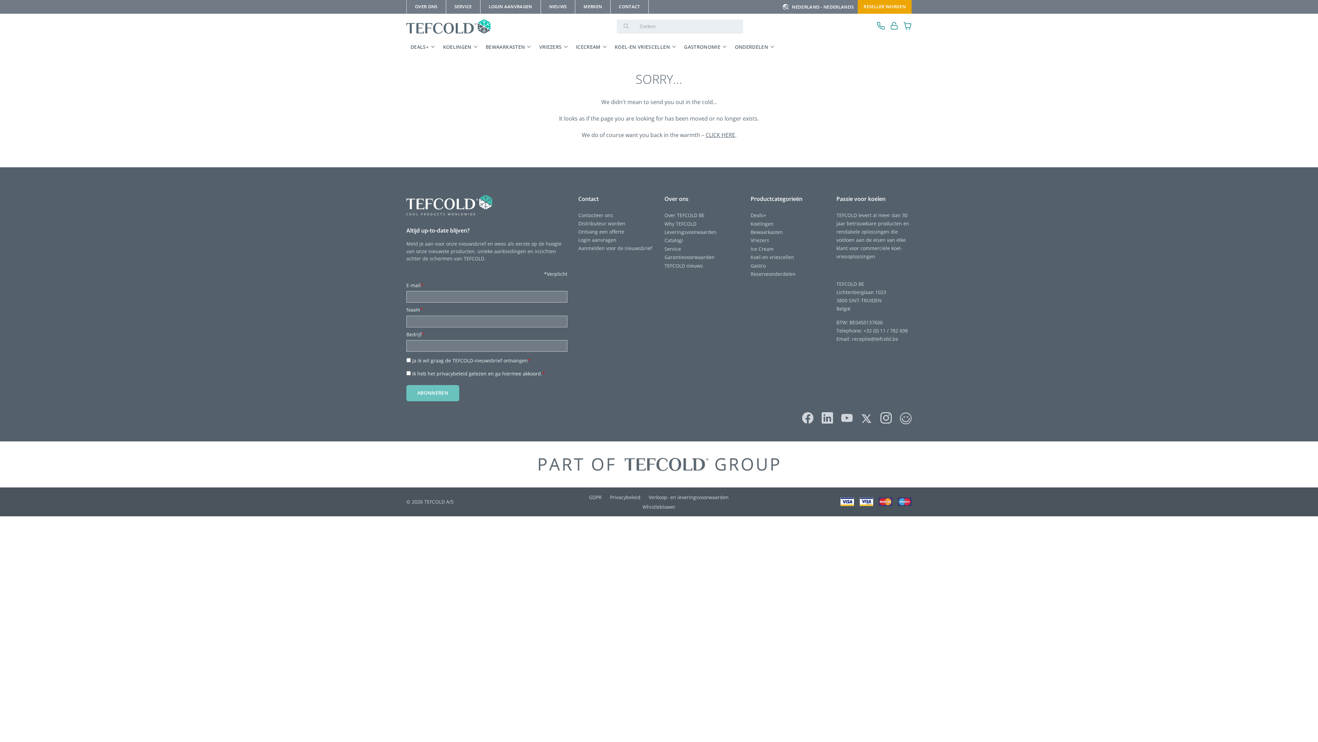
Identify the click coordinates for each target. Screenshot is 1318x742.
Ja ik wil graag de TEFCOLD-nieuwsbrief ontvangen (471, 360)
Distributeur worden (601, 223)
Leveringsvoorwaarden (690, 232)
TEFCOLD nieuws (683, 265)
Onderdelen (751, 47)
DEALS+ (420, 47)
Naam (414, 309)
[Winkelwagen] (908, 26)
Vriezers (550, 47)
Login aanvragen (597, 240)
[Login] (894, 26)
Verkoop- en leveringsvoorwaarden (689, 497)
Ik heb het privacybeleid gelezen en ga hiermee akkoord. (478, 373)
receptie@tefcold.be (875, 339)
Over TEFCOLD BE (684, 215)
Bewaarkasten (505, 47)
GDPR (595, 497)
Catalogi (673, 240)
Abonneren (432, 393)
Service (672, 249)
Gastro (758, 265)
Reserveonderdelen (773, 274)
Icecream (588, 47)
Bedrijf (415, 334)
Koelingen (457, 47)
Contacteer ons (595, 215)
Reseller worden (885, 6)
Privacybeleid (625, 497)
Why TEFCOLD (680, 224)
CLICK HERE (720, 135)
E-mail (415, 285)
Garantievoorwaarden (689, 257)
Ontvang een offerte (601, 231)
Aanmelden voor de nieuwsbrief (615, 248)
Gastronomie (702, 47)
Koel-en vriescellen (642, 47)
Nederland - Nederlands (823, 7)
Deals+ (758, 215)
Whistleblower (659, 507)
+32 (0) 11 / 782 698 (886, 330)
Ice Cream (762, 249)
